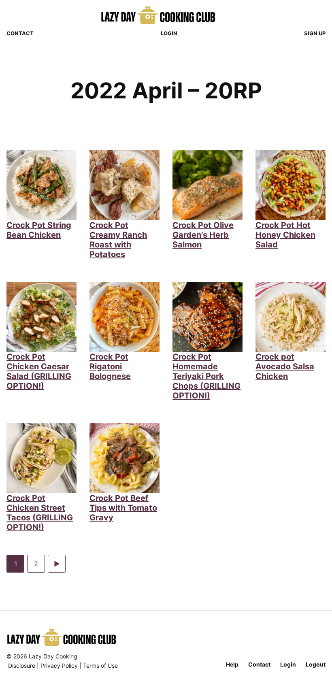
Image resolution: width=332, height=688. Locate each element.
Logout (316, 664)
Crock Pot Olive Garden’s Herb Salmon (203, 234)
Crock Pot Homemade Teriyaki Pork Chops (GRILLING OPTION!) (206, 376)
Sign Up (315, 33)
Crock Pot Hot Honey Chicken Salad (285, 234)
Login (169, 33)
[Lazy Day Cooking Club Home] (166, 15)
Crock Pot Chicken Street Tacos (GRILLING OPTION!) (39, 512)
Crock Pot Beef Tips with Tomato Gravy (123, 507)
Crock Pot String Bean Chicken (38, 230)
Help (232, 664)
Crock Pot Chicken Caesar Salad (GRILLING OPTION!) (38, 371)
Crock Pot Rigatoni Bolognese (110, 366)
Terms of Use (100, 665)
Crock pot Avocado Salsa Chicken (284, 366)
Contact (20, 33)
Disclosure (21, 665)
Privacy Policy (59, 665)
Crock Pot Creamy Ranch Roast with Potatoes (118, 239)
